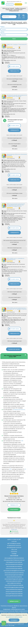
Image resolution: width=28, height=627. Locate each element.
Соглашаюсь (14, 620)
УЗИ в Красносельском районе (14, 572)
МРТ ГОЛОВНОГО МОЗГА (14, 543)
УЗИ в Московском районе (14, 581)
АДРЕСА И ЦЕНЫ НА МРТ (14, 539)
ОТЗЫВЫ (14, 553)
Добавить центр (14, 601)
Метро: (2, 32)
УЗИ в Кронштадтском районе (14, 575)
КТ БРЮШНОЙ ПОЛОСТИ (14, 545)
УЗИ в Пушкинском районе (14, 591)
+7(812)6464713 (14, 130)
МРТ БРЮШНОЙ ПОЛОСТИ (14, 547)
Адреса (19, 16)
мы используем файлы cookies (14, 617)
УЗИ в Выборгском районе (14, 562)
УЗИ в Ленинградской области (14, 579)
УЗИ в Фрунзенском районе (14, 593)
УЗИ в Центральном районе (14, 595)
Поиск (14, 38)
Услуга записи (14, 509)
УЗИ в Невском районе (14, 583)
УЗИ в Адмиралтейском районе (14, 558)
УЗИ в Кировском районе (14, 566)
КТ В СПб (14, 541)
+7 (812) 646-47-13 (18, 4)
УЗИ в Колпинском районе (14, 568)
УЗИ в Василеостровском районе (14, 560)
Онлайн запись (15, 66)
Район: (2, 26)
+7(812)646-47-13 (14, 505)
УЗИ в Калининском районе (14, 564)
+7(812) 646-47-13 (14, 71)
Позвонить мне (10, 4)
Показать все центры (14, 349)
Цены (23, 16)
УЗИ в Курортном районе (14, 577)
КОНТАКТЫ (14, 551)
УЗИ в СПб (14, 549)
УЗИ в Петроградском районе (14, 585)
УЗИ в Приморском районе (14, 589)
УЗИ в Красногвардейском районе (14, 570)
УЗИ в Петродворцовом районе (14, 587)
